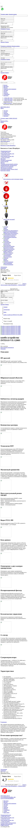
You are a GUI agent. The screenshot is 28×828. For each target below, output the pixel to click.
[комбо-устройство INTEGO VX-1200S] (11, 326)
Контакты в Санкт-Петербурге (8, 145)
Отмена (8, 28)
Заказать (3, 42)
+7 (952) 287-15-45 (7, 98)
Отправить (3, 28)
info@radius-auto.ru (5, 141)
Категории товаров (5, 170)
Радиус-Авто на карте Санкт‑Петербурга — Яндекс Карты (13, 284)
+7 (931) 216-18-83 (7, 100)
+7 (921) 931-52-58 (7, 99)
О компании (4, 722)
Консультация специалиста (7, 347)
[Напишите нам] (2, 10)
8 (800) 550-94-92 (7, 103)
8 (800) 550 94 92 (13, 118)
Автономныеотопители (4, 267)
